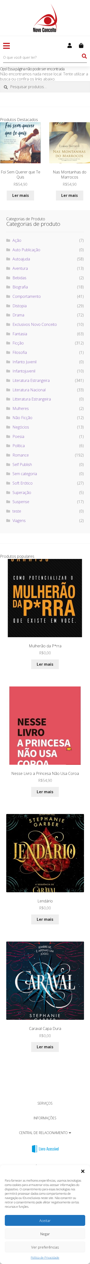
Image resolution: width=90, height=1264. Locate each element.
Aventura (20, 268)
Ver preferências (45, 1247)
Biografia (20, 287)
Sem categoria (24, 473)
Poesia (18, 436)
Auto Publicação (26, 249)
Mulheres (20, 408)
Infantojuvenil (23, 371)
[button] (82, 1171)
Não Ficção (22, 417)
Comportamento (26, 296)
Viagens (19, 520)
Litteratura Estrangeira (31, 399)
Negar (45, 1233)
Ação (16, 240)
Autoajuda (21, 259)
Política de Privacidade (45, 1258)
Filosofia (19, 352)
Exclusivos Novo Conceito (34, 324)
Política (18, 445)
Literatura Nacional (29, 390)
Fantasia (19, 333)
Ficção (18, 343)
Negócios (20, 427)
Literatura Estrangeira (31, 380)
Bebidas (19, 277)
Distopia (19, 305)
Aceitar (45, 1220)
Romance (20, 455)
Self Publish (22, 464)
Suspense (20, 501)
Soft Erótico (22, 483)
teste (16, 511)
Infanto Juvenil (24, 361)
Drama (18, 315)
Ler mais (20, 195)
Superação (21, 492)
